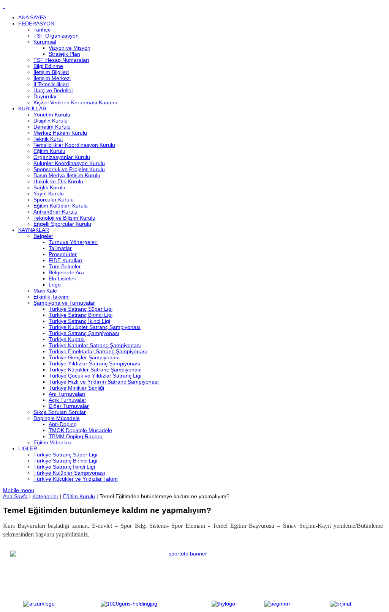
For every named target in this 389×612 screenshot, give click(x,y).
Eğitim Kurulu (79, 496)
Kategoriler (45, 496)
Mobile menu (18, 490)
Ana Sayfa (15, 496)
